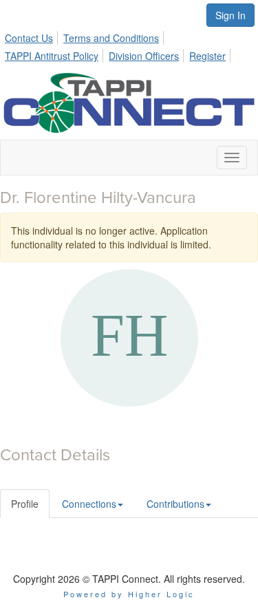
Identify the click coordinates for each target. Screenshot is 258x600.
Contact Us (29, 38)
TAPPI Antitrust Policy (51, 56)
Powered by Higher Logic (129, 593)
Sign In (230, 15)
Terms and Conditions (111, 38)
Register (207, 56)
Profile (25, 504)
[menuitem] (32, 36)
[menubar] (129, 45)
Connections (89, 504)
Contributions (175, 504)
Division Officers (144, 56)
